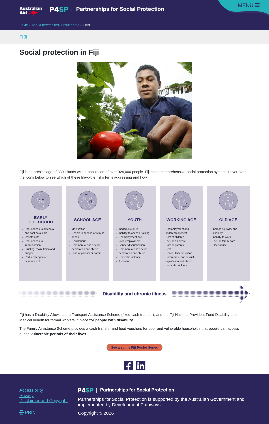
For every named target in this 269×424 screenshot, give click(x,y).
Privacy (26, 395)
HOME (23, 25)
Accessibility (31, 390)
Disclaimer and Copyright (43, 400)
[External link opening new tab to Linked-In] (140, 366)
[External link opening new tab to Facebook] (128, 366)
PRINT (31, 412)
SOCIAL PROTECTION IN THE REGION (56, 25)
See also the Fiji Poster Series (134, 347)
